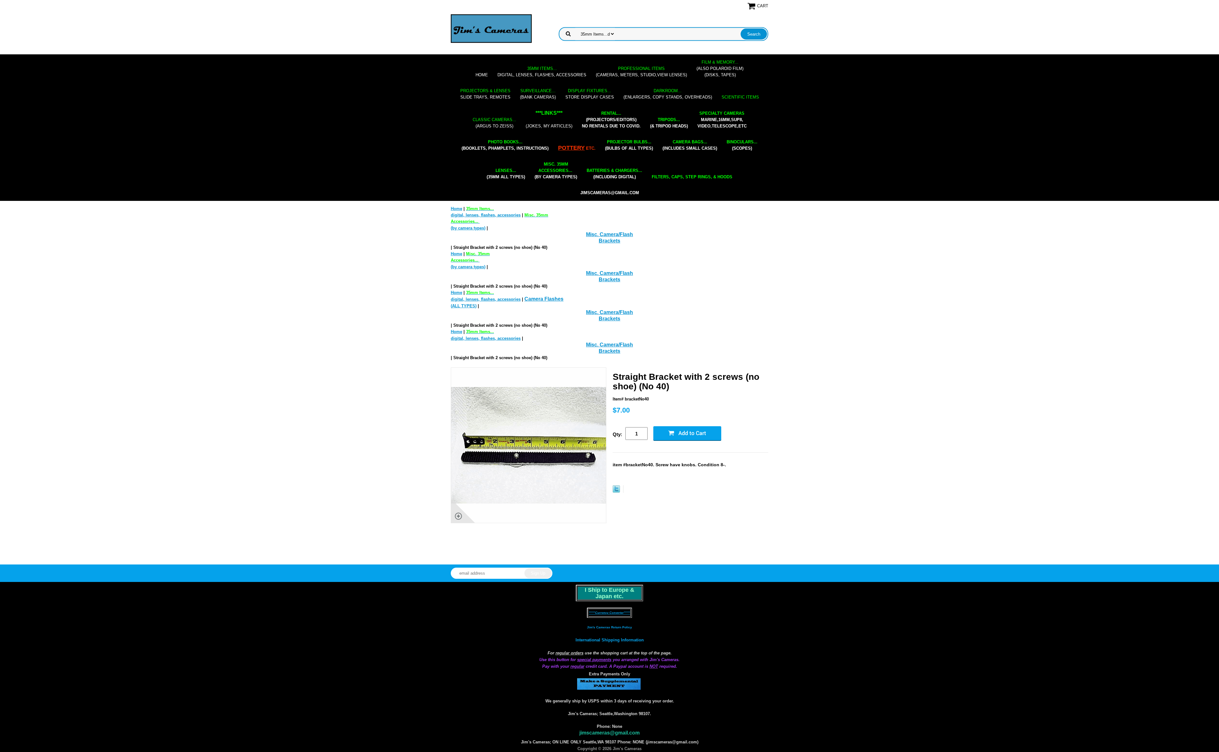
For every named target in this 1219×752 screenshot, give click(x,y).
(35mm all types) (506, 173)
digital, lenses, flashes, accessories (541, 71)
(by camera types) (556, 170)
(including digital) (614, 173)
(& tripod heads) (669, 122)
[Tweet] (616, 491)
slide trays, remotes (485, 93)
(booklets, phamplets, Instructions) (505, 145)
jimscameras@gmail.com (609, 192)
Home (482, 74)
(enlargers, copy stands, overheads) (667, 93)
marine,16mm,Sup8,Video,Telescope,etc (722, 119)
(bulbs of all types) (629, 145)
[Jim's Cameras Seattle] (491, 28)
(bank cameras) (538, 93)
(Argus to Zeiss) (494, 122)
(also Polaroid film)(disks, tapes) (719, 68)
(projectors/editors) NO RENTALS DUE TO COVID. (611, 119)
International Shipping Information (610, 640)
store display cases (589, 93)
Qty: (617, 434)
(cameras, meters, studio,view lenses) (641, 71)
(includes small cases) (690, 145)
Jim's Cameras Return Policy (609, 627)
